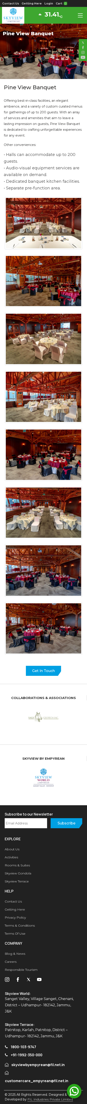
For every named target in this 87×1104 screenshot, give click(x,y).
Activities (11, 857)
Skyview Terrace (17, 881)
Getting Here (32, 3)
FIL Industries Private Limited (50, 1099)
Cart (61, 3)
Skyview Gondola (18, 873)
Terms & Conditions (20, 925)
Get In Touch (43, 671)
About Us (12, 849)
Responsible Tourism (21, 969)
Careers (11, 961)
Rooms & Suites (17, 865)
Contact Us (10, 3)
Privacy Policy (15, 917)
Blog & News (15, 953)
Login (48, 3)
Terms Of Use (15, 933)
